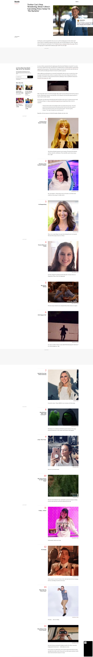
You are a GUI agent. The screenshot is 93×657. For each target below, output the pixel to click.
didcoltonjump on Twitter (75, 342)
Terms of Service (30, 78)
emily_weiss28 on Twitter (75, 272)
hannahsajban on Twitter (75, 642)
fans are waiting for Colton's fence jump (65, 43)
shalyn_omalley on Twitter (75, 303)
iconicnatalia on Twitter (75, 576)
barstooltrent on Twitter (75, 617)
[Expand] (85, 642)
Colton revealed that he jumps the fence (54, 101)
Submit (30, 76)
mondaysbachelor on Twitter (74, 426)
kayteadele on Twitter (75, 497)
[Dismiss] (91, 642)
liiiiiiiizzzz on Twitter (75, 400)
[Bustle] (17, 1)
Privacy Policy (18, 79)
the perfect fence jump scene (42, 78)
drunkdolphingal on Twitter (74, 191)
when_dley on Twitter (75, 231)
